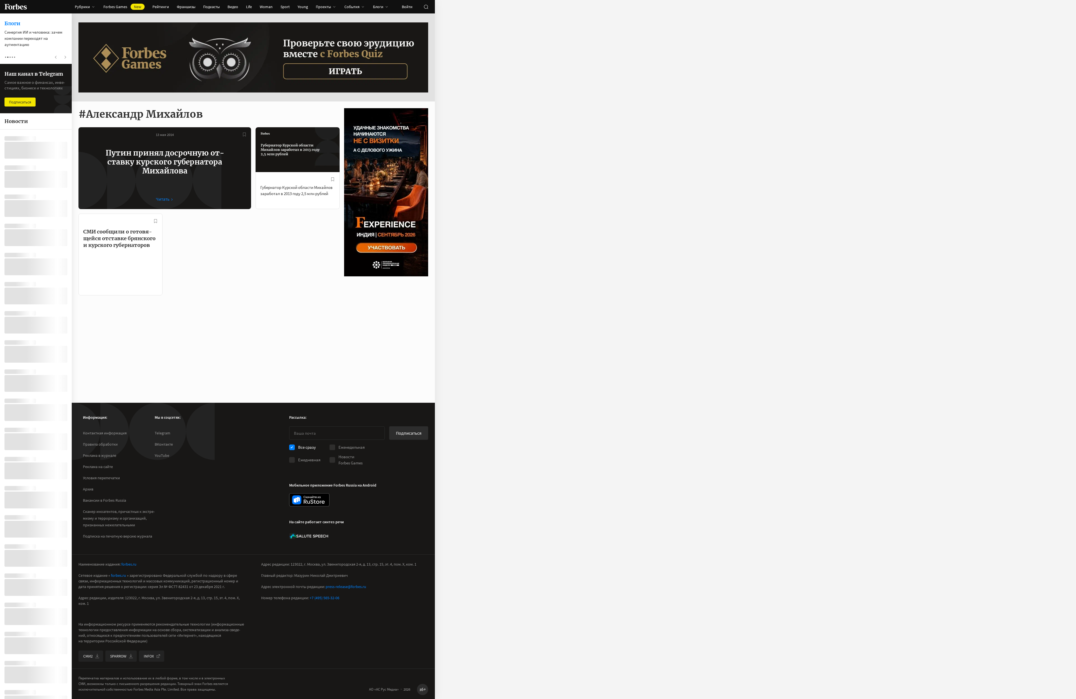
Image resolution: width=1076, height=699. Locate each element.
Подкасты (211, 6)
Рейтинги (160, 6)
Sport (285, 6)
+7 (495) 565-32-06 (324, 597)
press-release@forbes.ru (346, 586)
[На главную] (15, 7)
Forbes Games (122, 6)
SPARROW (118, 656)
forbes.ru (128, 564)
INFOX (149, 656)
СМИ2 (88, 656)
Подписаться (408, 433)
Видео (233, 6)
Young (303, 6)
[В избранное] (244, 134)
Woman (266, 6)
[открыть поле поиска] (425, 6)
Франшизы (186, 6)
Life (249, 6)
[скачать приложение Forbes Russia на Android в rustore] (309, 500)
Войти (407, 6)
